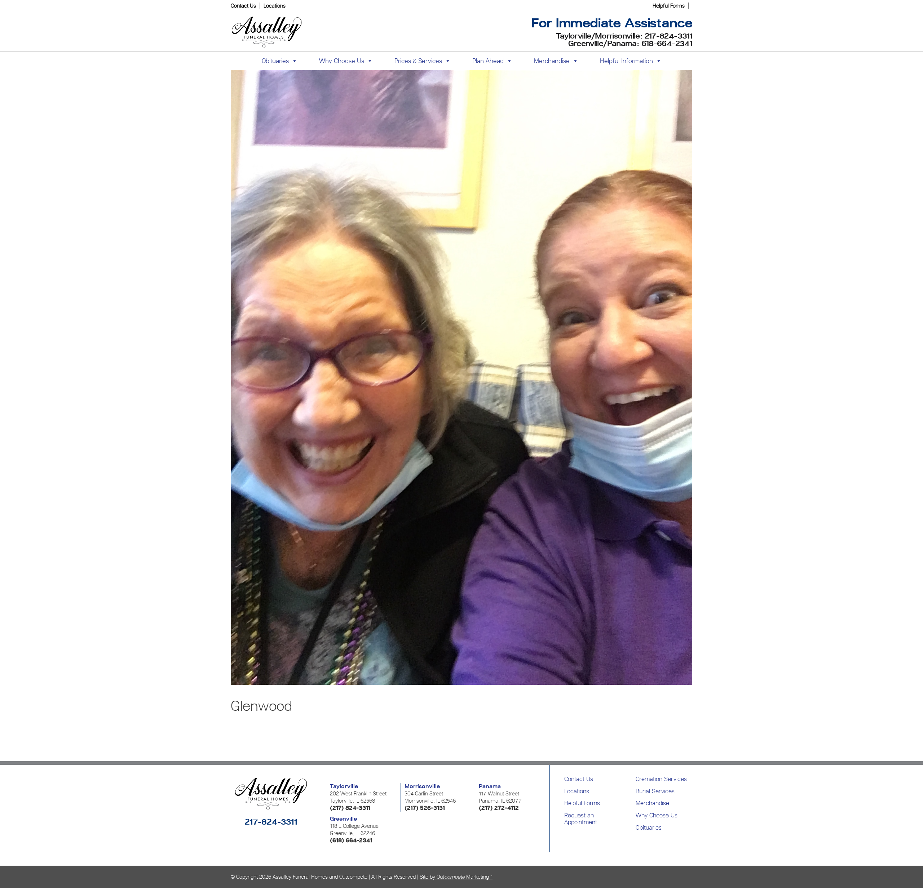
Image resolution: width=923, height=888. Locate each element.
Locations (275, 6)
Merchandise (552, 60)
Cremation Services (661, 778)
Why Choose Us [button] (341, 60)
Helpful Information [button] (626, 60)
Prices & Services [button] (418, 60)
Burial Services (655, 791)
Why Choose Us (656, 815)
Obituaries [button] (275, 60)
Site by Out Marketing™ (456, 877)
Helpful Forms (669, 6)
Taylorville (344, 786)
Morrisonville (422, 786)
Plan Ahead (488, 60)
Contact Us (243, 6)
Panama (490, 786)
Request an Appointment (580, 819)
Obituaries (649, 827)
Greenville (343, 819)
